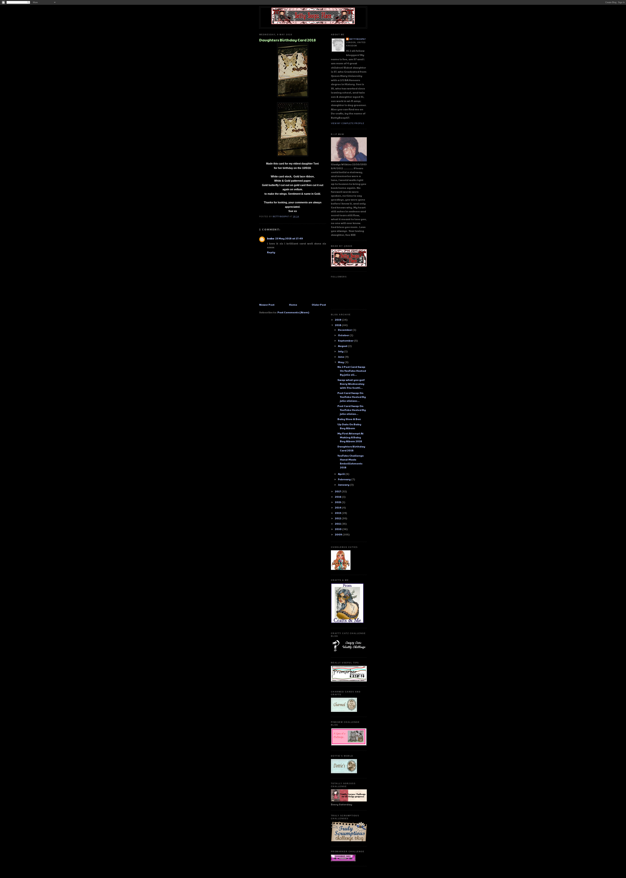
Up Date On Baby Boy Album (349, 426)
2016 (338, 497)
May (341, 362)
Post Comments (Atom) (293, 312)
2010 (338, 529)
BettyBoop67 (357, 39)
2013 (338, 513)
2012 (338, 518)
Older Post (319, 304)
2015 (338, 502)
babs (270, 238)
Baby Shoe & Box (349, 419)
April (341, 474)
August (343, 346)
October (344, 335)
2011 (338, 523)
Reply (271, 252)
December (345, 330)
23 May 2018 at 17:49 (289, 238)
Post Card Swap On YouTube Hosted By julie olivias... (351, 410)
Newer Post (267, 304)
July (341, 351)
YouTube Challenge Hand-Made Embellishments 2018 (350, 461)
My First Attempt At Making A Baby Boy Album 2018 (350, 437)
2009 (339, 534)
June (341, 357)
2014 (338, 507)
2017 (338, 491)
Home (293, 304)
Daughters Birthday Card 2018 (351, 448)
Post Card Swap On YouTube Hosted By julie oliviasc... (351, 397)
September (346, 340)
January (344, 484)
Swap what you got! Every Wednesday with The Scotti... (351, 384)
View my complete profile (347, 123)
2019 (338, 319)
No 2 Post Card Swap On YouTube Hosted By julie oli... (351, 370)
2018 (338, 325)
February (344, 479)
